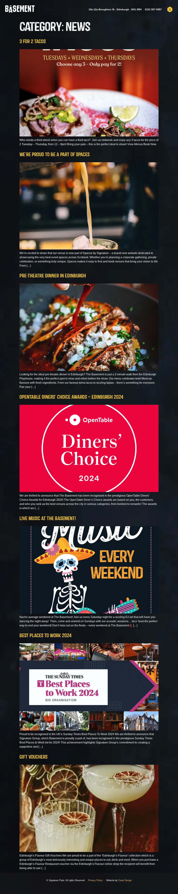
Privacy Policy (95, 880)
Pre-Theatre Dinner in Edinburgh (52, 275)
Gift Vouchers (33, 756)
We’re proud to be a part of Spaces (54, 154)
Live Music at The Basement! (47, 518)
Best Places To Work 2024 (45, 635)
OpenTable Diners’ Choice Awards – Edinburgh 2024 (71, 397)
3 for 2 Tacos (32, 41)
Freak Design (125, 880)
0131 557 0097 (153, 9)
